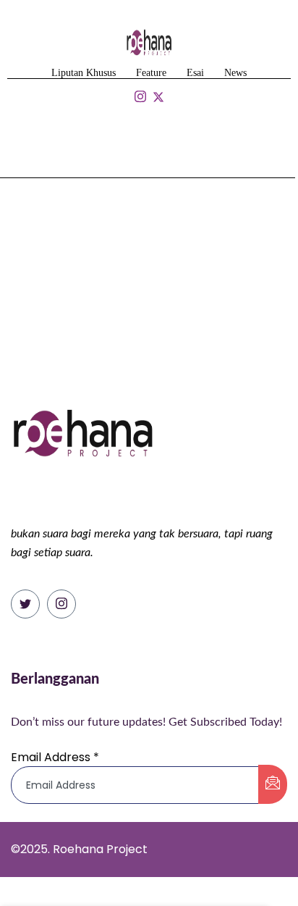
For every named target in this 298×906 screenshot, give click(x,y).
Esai (195, 72)
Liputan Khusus (83, 72)
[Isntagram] (140, 97)
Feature (151, 72)
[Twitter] (25, 604)
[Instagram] (61, 604)
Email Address (55, 757)
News (235, 72)
